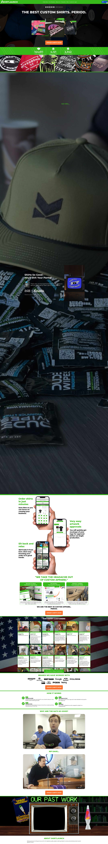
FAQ (67, 2)
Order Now (45, 2)
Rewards (63, 2)
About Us (58, 2)
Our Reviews (52, 2)
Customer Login (73, 2)
